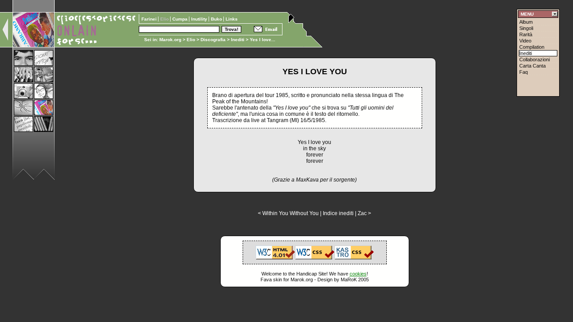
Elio (191, 39)
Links (232, 19)
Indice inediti (338, 213)
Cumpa (180, 19)
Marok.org (170, 39)
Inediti (238, 39)
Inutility (200, 19)
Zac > (364, 213)
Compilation (531, 47)
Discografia (213, 39)
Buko (217, 19)
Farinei (149, 19)
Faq (523, 72)
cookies (358, 273)
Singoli (526, 28)
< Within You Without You (288, 213)
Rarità (525, 34)
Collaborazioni (534, 59)
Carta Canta (532, 65)
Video (525, 40)
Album (526, 22)
